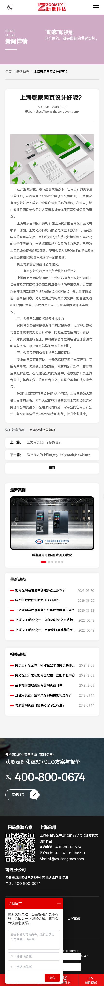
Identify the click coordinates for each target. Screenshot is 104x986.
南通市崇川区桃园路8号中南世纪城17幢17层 (36, 878)
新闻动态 (22, 72)
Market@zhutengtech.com (62, 859)
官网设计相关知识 (42, 430)
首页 (8, 72)
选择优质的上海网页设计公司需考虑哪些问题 (58, 455)
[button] (43, 562)
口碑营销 (73, 918)
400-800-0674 (50, 777)
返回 (52, 468)
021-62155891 (73, 853)
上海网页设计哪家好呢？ (44, 442)
